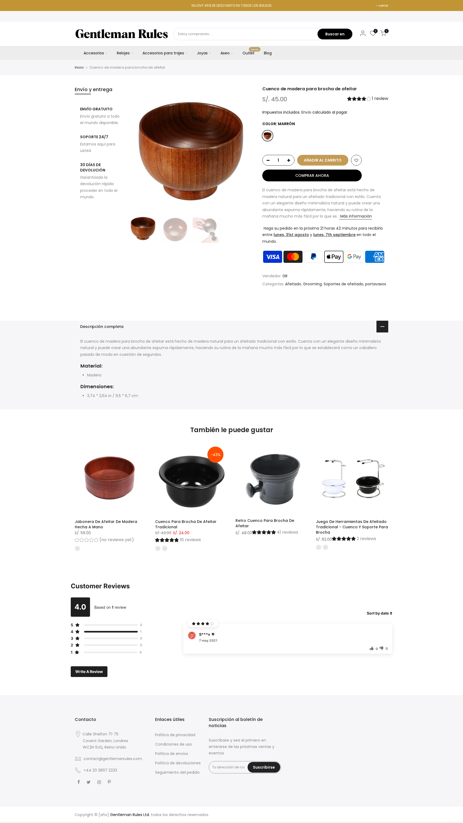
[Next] (245, 149)
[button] (367, 99)
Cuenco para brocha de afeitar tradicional (185, 524)
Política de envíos (171, 753)
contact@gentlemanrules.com (113, 758)
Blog (268, 53)
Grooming (312, 284)
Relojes (123, 53)
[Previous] (137, 149)
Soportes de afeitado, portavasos (355, 284)
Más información (355, 216)
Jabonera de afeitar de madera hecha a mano (106, 524)
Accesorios (94, 53)
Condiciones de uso (173, 744)
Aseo (225, 53)
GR (284, 276)
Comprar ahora (312, 175)
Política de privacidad (175, 735)
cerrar (383, 5)
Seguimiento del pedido (177, 772)
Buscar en (335, 34)
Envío (306, 112)
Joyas (202, 53)
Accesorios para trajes (163, 53)
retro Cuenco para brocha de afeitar (265, 523)
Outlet (250, 52)
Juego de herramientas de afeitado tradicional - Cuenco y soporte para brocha (352, 527)
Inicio (79, 67)
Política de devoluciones (178, 763)
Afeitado (293, 284)
